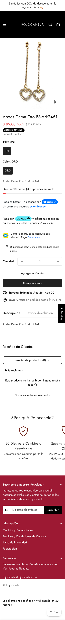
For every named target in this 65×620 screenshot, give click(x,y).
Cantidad (8, 261)
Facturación (10, 548)
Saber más (34, 237)
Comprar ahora (32, 283)
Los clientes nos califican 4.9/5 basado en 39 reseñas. (30, 603)
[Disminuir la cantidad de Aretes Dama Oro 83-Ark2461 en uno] (22, 261)
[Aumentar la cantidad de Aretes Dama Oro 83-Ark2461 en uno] (58, 261)
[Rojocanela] (33, 24)
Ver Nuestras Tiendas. (16, 568)
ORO (8, 170)
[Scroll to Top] (58, 601)
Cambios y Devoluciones (18, 530)
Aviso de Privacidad (15, 542)
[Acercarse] (55, 102)
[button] (58, 24)
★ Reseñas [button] (62, 313)
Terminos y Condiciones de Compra (24, 536)
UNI (7, 151)
